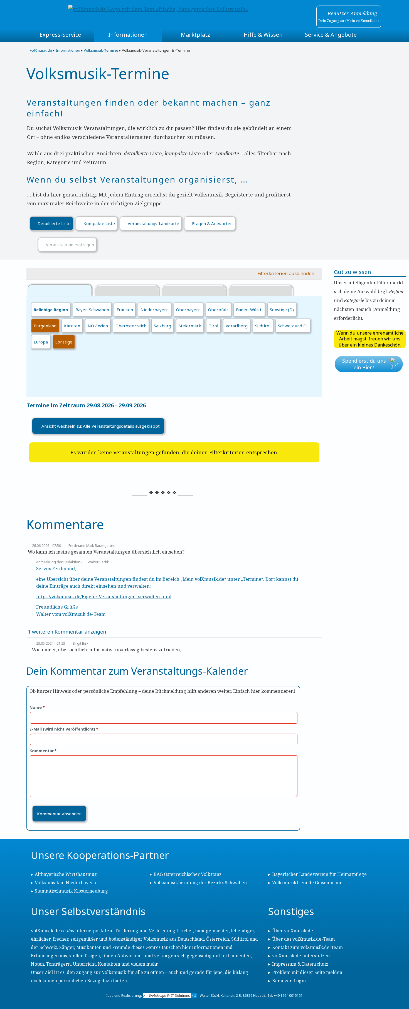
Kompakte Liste (99, 223)
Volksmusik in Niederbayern (65, 883)
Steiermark (190, 325)
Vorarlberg (237, 325)
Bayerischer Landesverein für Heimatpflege (319, 874)
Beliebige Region (51, 309)
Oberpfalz (218, 309)
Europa (41, 342)
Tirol (213, 325)
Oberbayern (188, 309)
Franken (125, 309)
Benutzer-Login (289, 981)
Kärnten (72, 325)
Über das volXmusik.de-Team (303, 939)
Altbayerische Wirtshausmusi (66, 874)
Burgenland (45, 325)
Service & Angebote (331, 34)
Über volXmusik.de (292, 931)
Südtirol (262, 325)
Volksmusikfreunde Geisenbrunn (307, 883)
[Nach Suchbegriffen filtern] (261, 291)
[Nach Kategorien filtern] (127, 291)
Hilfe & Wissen (263, 34)
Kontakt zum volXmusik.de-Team (307, 947)
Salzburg (162, 325)
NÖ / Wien (98, 325)
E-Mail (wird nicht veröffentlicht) (63, 729)
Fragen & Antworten (212, 223)
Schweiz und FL (293, 325)
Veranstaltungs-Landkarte (153, 223)
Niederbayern (155, 309)
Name (37, 707)
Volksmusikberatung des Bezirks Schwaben (200, 883)
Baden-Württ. (249, 309)
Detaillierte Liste (54, 223)
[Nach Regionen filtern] (60, 290)
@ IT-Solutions (172, 995)
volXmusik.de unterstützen (301, 956)
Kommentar (43, 750)
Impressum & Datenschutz (300, 964)
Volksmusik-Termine (101, 50)
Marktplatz (195, 34)
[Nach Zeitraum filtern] (194, 291)
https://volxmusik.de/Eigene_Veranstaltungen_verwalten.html (103, 597)
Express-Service (60, 34)
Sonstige (63, 342)
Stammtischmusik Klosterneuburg (71, 891)
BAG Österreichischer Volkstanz (187, 874)
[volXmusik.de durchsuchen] (374, 35)
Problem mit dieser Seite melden (307, 972)
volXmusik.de (41, 50)
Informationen (128, 34)
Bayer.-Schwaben (92, 309)
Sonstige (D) (282, 309)
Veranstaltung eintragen (70, 244)
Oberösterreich (130, 325)
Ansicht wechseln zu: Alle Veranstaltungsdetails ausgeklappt (100, 426)
